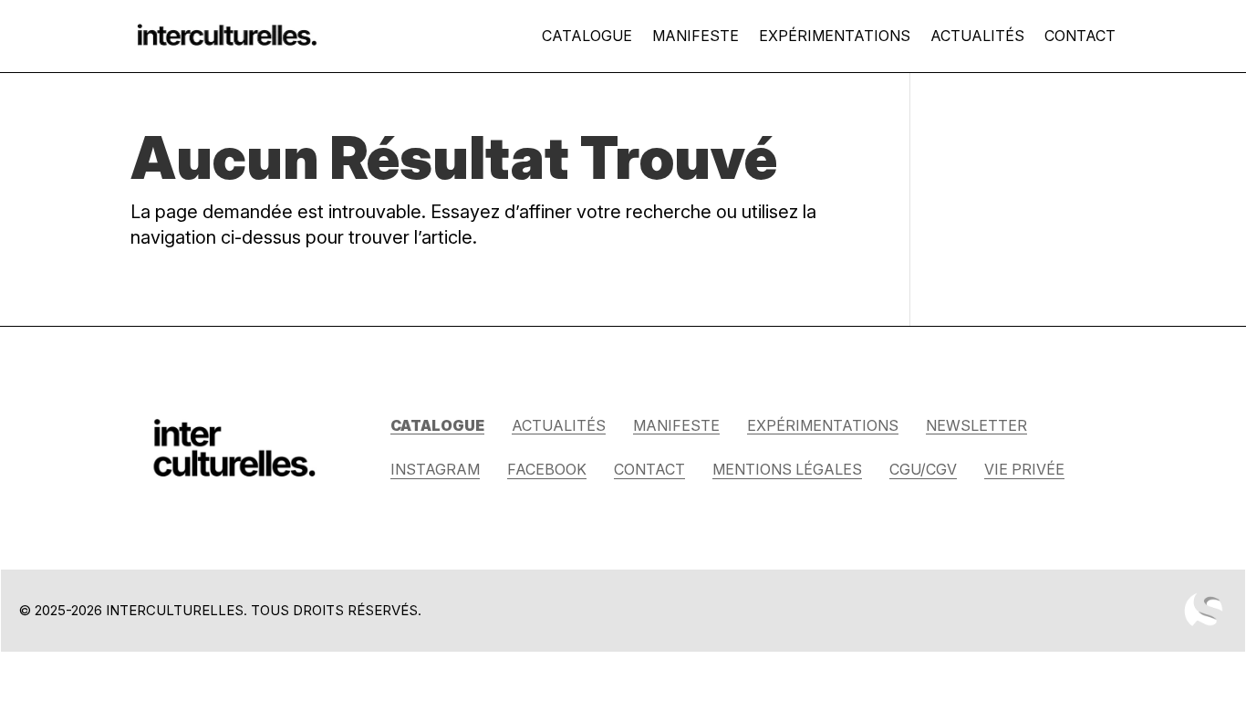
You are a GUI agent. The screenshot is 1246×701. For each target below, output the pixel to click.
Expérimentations (834, 35)
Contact (1080, 35)
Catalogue (587, 35)
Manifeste (695, 35)
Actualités (977, 35)
